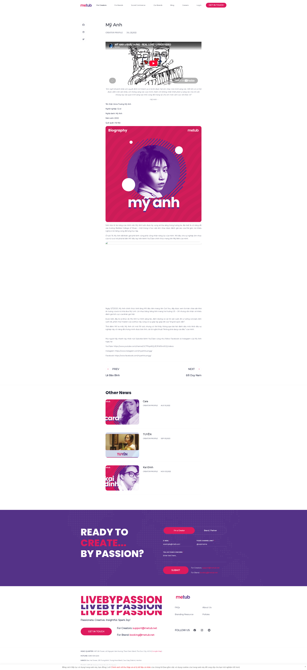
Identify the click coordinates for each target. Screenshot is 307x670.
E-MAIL (166, 541)
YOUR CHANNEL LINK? (205, 541)
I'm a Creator (179, 530)
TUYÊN (147, 434)
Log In (199, 5)
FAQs (177, 607)
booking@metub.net (209, 573)
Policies (206, 614)
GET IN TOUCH (96, 631)
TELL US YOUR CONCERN (172, 552)
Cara (145, 401)
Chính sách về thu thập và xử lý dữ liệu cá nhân (131, 667)
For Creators (101, 5)
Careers (185, 5)
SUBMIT (175, 570)
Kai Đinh (148, 467)
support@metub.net (210, 568)
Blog (172, 5)
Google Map (157, 651)
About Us (206, 607)
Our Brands (158, 5)
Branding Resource (184, 614)
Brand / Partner (210, 530)
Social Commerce (138, 5)
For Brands (119, 5)
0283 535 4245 (93, 656)
